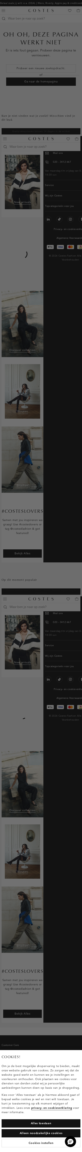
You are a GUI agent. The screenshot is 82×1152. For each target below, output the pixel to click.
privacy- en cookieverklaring (51, 1108)
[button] (70, 1141)
